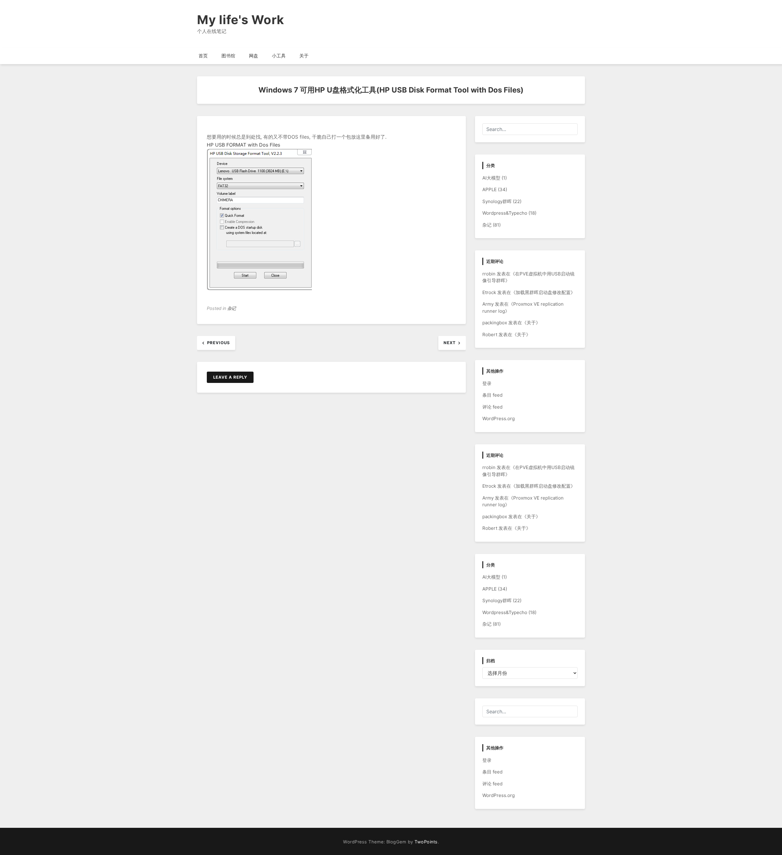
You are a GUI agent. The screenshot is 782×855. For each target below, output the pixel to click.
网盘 (253, 56)
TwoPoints (426, 841)
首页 (203, 56)
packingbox (494, 323)
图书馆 (228, 56)
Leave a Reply (230, 377)
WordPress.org (498, 418)
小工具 (279, 56)
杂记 (231, 308)
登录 (486, 383)
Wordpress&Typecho (504, 213)
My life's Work (240, 19)
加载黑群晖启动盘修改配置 (543, 292)
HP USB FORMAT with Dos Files (243, 145)
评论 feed (492, 407)
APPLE (489, 189)
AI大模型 (491, 178)
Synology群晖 (497, 201)
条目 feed (492, 395)
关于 (304, 56)
